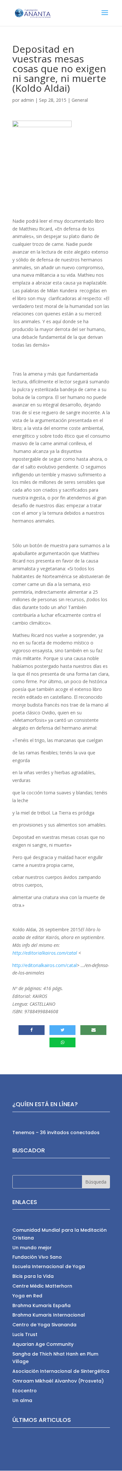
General (80, 100)
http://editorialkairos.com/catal (44, 953)
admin (27, 100)
